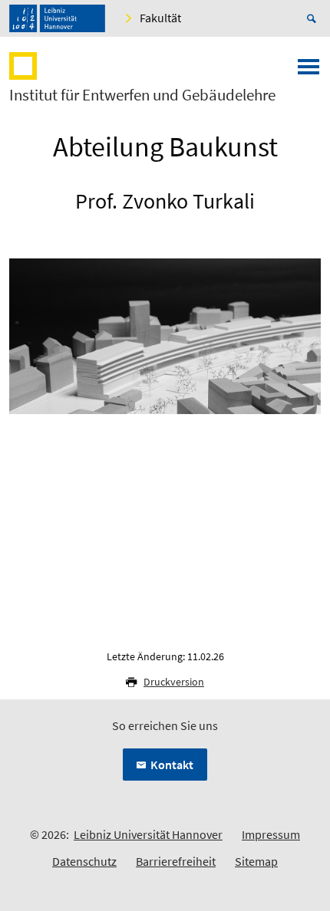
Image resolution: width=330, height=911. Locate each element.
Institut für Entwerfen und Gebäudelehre (142, 95)
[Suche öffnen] (314, 18)
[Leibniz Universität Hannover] (57, 18)
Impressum (271, 834)
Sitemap (256, 861)
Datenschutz (84, 861)
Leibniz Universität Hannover (148, 834)
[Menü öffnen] (308, 71)
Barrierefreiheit (176, 861)
